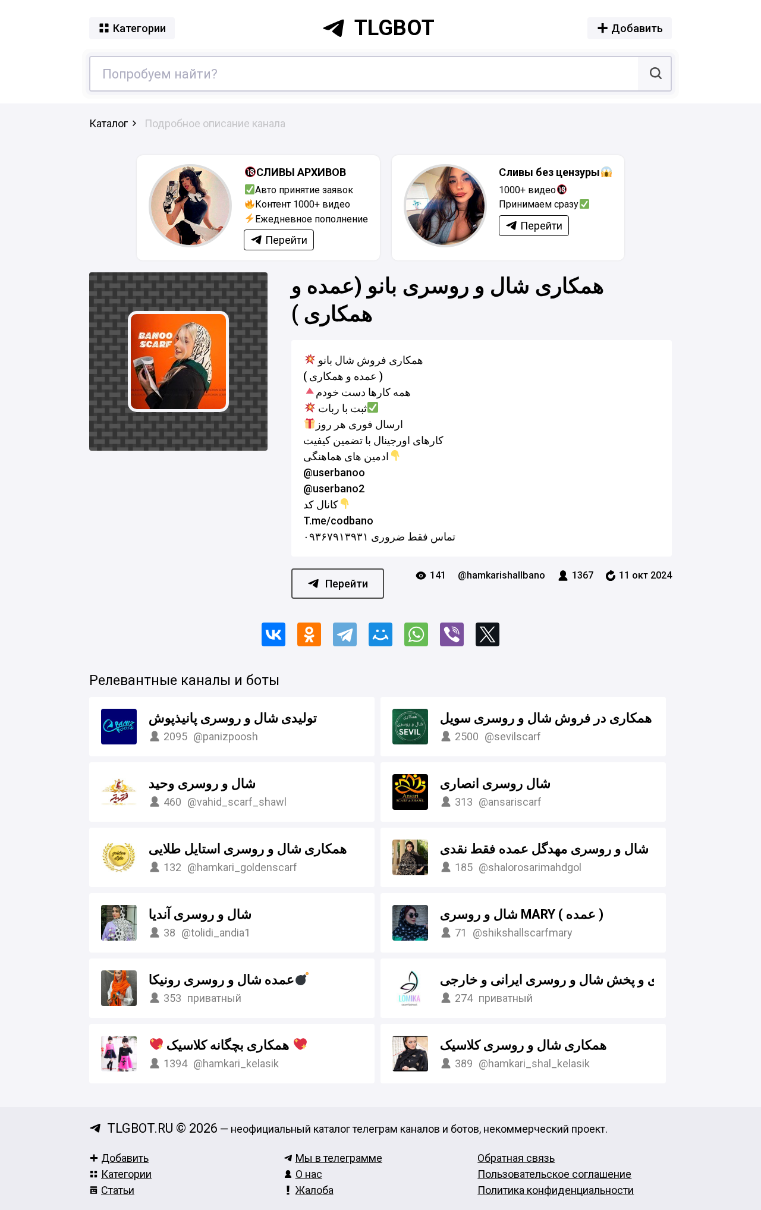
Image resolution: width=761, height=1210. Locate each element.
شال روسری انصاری (495, 783)
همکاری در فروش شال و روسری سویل (546, 718)
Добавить (125, 1158)
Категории (126, 1174)
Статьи (117, 1190)
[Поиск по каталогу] (654, 73)
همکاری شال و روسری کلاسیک (523, 1045)
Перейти (346, 583)
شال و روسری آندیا (200, 914)
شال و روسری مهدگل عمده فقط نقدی (544, 848)
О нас (308, 1174)
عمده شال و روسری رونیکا (221, 979)
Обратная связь (516, 1158)
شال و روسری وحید (202, 783)
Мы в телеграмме (338, 1158)
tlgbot (394, 27)
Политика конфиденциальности (555, 1190)
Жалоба (314, 1190)
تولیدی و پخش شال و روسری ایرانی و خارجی (561, 979)
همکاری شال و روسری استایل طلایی (248, 848)
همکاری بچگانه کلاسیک (228, 1045)
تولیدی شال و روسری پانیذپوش (233, 718)
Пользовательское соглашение (554, 1174)
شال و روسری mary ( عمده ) (521, 914)
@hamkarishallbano (501, 575)
